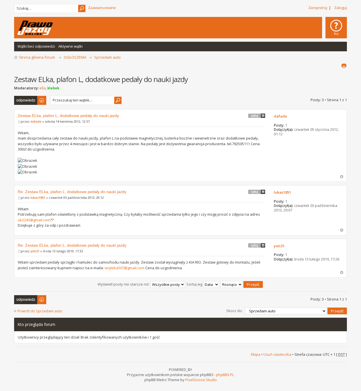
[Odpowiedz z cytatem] (256, 115)
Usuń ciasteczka (277, 354)
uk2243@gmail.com (34, 219)
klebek (53, 87)
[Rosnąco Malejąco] (242, 284)
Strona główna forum (37, 57)
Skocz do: (234, 310)
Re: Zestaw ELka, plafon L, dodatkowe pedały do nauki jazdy (72, 191)
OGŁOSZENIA (75, 57)
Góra (341, 176)
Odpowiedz (24, 98)
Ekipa (255, 354)
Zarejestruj (317, 7)
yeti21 (34, 251)
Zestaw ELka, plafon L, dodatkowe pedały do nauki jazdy (68, 115)
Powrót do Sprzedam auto (39, 310)
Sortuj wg (194, 284)
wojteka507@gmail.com (124, 267)
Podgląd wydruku (344, 65)
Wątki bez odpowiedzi (36, 46)
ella (42, 87)
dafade (35, 121)
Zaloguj (340, 7)
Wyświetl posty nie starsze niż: (124, 284)
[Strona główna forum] (35, 28)
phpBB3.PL (225, 374)
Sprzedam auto (107, 57)
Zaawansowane (102, 7)
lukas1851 (37, 197)
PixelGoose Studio (201, 379)
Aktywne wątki (70, 46)
